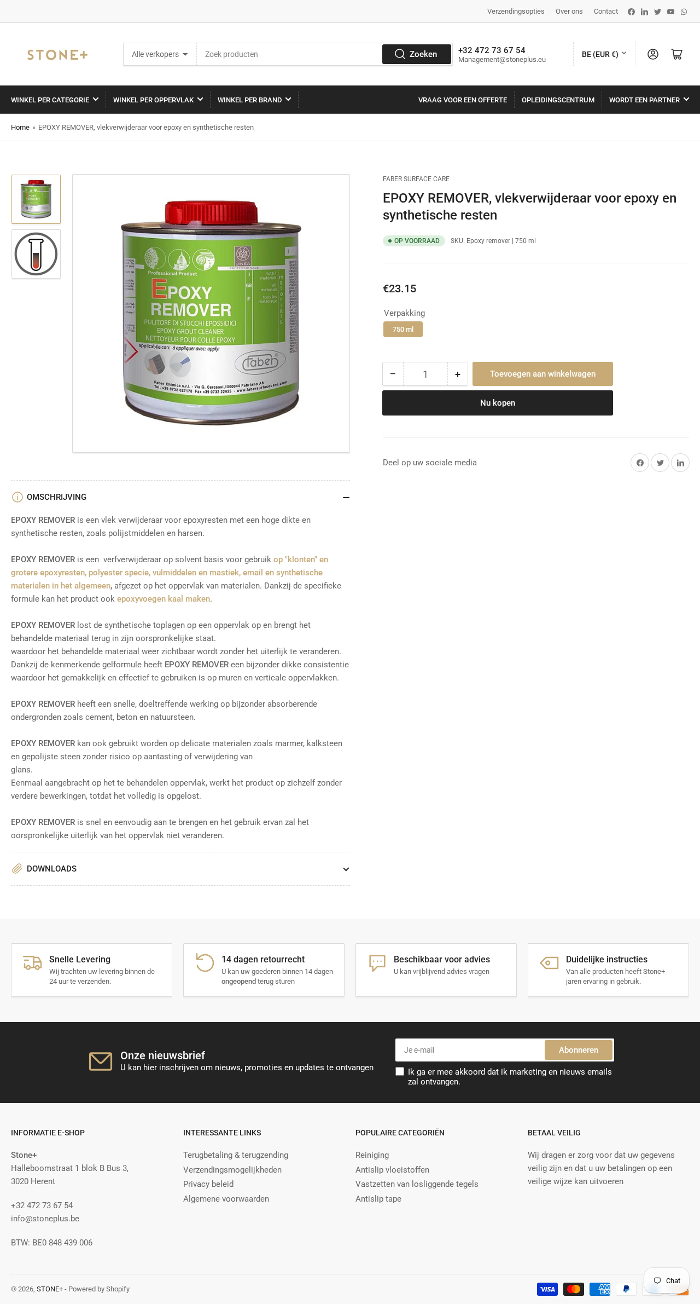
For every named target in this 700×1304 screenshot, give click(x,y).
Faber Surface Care (416, 179)
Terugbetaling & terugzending (235, 1155)
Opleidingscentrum (558, 100)
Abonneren (578, 1050)
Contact (606, 11)
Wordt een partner (644, 100)
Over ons (569, 11)
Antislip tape (378, 1199)
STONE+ (50, 1289)
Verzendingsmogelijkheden (232, 1170)
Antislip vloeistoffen (392, 1170)
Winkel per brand (250, 100)
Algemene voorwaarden (226, 1199)
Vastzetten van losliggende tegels (417, 1184)
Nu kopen (497, 403)
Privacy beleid (208, 1184)
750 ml (403, 329)
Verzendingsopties (516, 11)
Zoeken (423, 54)
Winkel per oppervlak (153, 100)
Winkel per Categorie (50, 100)
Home (20, 127)
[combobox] (325, 54)
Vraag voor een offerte (462, 100)
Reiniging (372, 1155)
